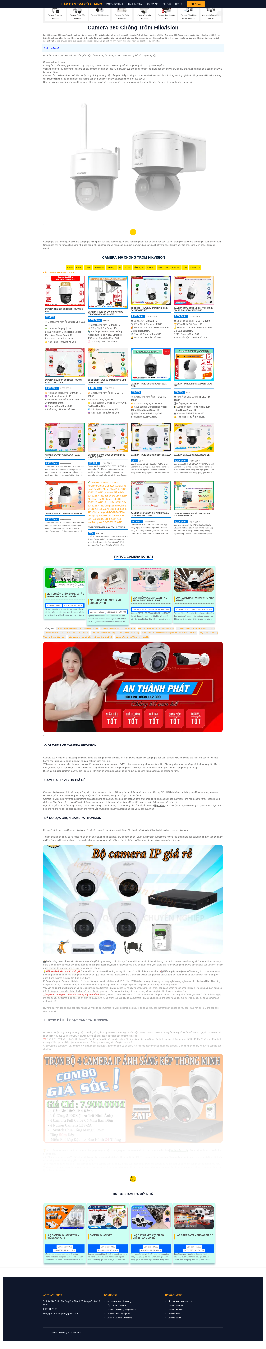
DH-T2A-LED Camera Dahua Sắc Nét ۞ (156, 628)
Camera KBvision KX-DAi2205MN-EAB (118, 628)
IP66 (185, 267)
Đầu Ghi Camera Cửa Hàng (119, 1317)
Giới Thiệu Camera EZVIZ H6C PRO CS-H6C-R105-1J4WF (150, 599)
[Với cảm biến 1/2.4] (65, 290)
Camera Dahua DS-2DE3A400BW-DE (191, 455)
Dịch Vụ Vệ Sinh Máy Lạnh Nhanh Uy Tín (105, 601)
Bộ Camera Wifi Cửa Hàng (119, 1301)
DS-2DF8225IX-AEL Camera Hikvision (106, 527)
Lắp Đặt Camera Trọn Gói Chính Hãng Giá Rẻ (148, 1236)
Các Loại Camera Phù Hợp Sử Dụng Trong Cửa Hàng (115, 633)
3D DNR (127, 267)
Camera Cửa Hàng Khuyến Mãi (121, 1309)
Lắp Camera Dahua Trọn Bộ (180, 1301)
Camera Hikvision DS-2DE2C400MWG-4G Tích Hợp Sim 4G (63, 381)
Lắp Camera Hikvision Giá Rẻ (58, 272)
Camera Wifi (152, 4)
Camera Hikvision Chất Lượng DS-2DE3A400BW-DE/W (192, 514)
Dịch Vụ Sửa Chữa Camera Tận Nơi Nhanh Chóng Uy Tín (65, 595)
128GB (88, 267)
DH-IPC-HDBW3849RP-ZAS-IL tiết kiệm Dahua (77, 628)
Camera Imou (174, 1313)
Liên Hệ (178, 4)
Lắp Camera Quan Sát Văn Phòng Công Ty (63, 1236)
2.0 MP (70, 267)
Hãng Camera (135, 4)
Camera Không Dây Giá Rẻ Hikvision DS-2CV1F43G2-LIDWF (150, 514)
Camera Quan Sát (101, 1235)
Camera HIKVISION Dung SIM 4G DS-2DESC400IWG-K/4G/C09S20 (106, 313)
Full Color (150, 267)
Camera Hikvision (176, 1309)
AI (120, 267)
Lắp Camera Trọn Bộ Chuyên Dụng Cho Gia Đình (90, 637)
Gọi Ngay (195, 4)
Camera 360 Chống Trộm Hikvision (133, 257)
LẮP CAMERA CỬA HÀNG (81, 4)
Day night (111, 267)
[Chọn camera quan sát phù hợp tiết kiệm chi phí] (220, 13)
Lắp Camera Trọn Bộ (116, 1305)
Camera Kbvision (175, 1305)
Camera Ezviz (174, 1317)
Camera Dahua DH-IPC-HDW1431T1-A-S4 (196, 628)
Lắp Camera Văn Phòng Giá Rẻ (194, 1235)
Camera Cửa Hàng (114, 4)
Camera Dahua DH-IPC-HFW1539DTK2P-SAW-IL (66, 633)
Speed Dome (163, 267)
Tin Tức (167, 4)
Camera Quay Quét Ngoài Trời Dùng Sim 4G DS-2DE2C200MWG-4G (193, 309)
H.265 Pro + (195, 267)
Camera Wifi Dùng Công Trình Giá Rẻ (132, 637)
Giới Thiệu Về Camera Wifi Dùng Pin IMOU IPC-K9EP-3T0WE (169, 633)
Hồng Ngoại (138, 267)
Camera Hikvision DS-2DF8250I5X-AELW (151, 455)
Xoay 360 (175, 267)
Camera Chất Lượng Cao (118, 1313)
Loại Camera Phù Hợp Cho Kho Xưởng (195, 599)
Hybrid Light (99, 267)
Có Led (79, 267)
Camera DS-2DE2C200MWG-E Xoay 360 (64, 513)
